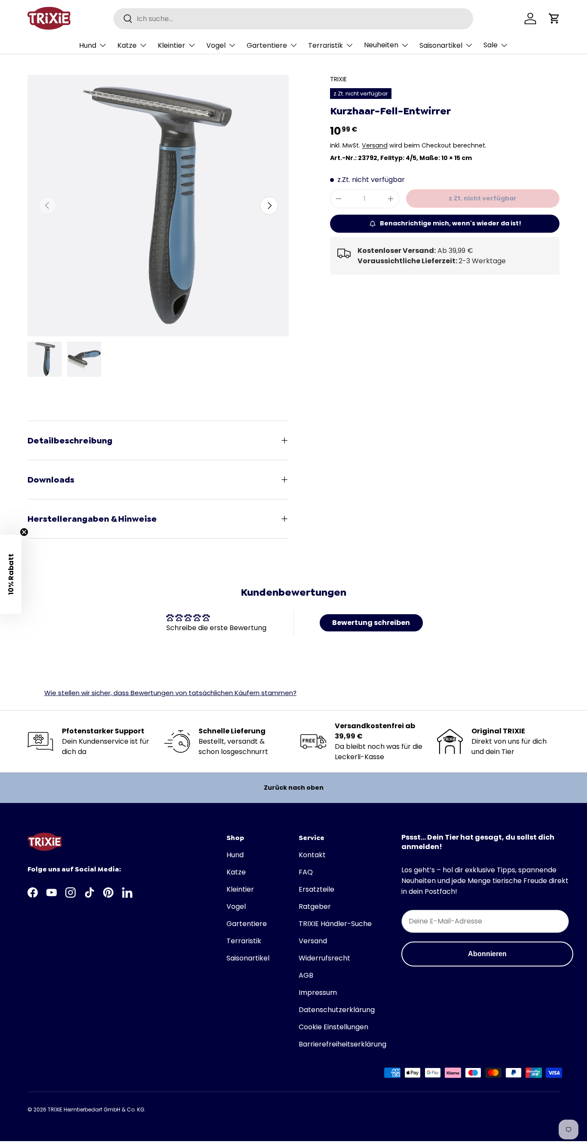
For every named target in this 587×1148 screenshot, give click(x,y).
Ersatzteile (316, 889)
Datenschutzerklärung (337, 1010)
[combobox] (293, 18)
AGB (306, 975)
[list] (158, 205)
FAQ (306, 872)
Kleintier (171, 45)
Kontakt (312, 855)
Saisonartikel (440, 45)
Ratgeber (315, 906)
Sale (490, 45)
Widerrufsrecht (324, 958)
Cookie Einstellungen (333, 1027)
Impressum (318, 992)
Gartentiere (267, 45)
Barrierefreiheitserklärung (342, 1044)
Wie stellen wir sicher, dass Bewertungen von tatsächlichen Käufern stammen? (170, 692)
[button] (554, 18)
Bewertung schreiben (371, 623)
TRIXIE (338, 79)
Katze (127, 45)
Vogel (216, 45)
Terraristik (325, 45)
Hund (87, 45)
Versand (375, 145)
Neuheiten (381, 45)
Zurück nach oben (294, 787)
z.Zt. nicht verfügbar (483, 198)
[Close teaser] (24, 532)
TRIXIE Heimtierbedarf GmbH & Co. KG (96, 1109)
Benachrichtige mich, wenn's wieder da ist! (450, 223)
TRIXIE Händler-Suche (335, 924)
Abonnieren (487, 953)
